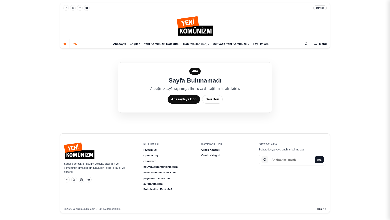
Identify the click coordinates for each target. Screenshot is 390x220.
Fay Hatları (260, 43)
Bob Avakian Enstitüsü (157, 189)
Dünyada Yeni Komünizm (230, 43)
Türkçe (320, 7)
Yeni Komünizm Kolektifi (161, 43)
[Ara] (306, 43)
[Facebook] (66, 8)
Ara (319, 159)
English (135, 43)
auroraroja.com (153, 183)
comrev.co (149, 161)
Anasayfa (119, 43)
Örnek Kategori (210, 149)
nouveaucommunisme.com (160, 166)
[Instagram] (80, 8)
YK (75, 43)
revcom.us (150, 149)
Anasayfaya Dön (184, 99)
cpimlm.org (150, 155)
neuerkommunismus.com (159, 172)
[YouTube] (87, 8)
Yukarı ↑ (321, 209)
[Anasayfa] (64, 43)
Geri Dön (212, 99)
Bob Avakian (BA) (195, 43)
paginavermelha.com (156, 178)
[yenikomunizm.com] (195, 26)
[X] (73, 8)
